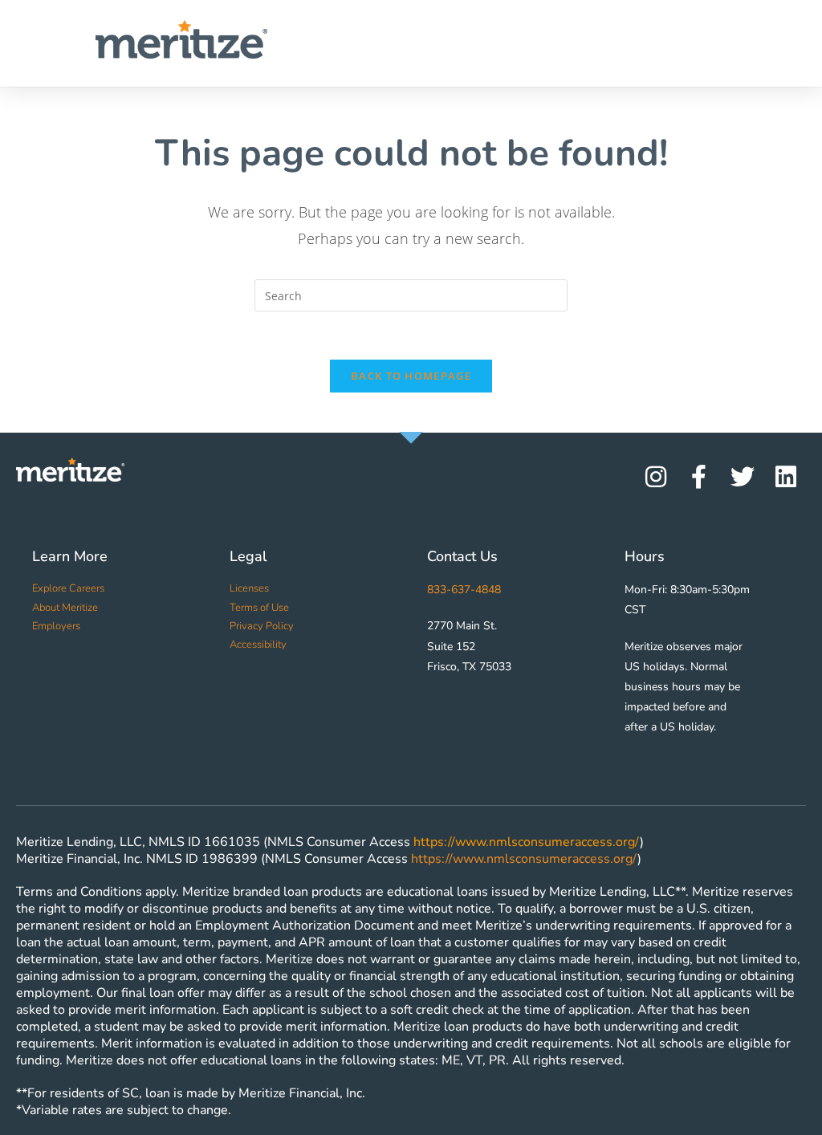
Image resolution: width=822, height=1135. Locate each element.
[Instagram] (656, 477)
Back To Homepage (411, 375)
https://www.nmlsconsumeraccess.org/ (526, 842)
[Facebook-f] (699, 477)
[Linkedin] (786, 477)
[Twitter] (742, 477)
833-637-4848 (464, 589)
